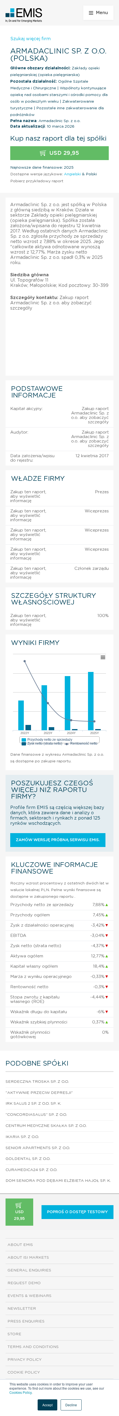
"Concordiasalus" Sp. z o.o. (36, 1115)
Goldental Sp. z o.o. (28, 1159)
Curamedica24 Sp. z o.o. (31, 1170)
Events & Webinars (29, 1296)
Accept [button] (47, 1404)
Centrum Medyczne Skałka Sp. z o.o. (46, 1126)
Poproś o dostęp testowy (77, 1212)
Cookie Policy (23, 1372)
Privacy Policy (24, 1360)
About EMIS (20, 1245)
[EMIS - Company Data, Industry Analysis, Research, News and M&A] (24, 15)
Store (14, 1334)
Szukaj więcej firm (30, 39)
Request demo (24, 1283)
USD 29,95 (63, 153)
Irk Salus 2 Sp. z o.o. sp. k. (33, 1104)
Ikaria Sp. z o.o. (22, 1137)
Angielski (72, 174)
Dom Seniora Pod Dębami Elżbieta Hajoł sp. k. (58, 1181)
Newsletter (21, 1309)
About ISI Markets (28, 1258)
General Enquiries (29, 1270)
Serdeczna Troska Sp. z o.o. (37, 1082)
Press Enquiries (26, 1321)
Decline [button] (71, 1404)
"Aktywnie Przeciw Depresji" (39, 1093)
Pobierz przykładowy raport (36, 181)
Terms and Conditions (33, 1347)
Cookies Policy (20, 1392)
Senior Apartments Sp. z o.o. (38, 1148)
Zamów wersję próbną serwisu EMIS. (58, 840)
